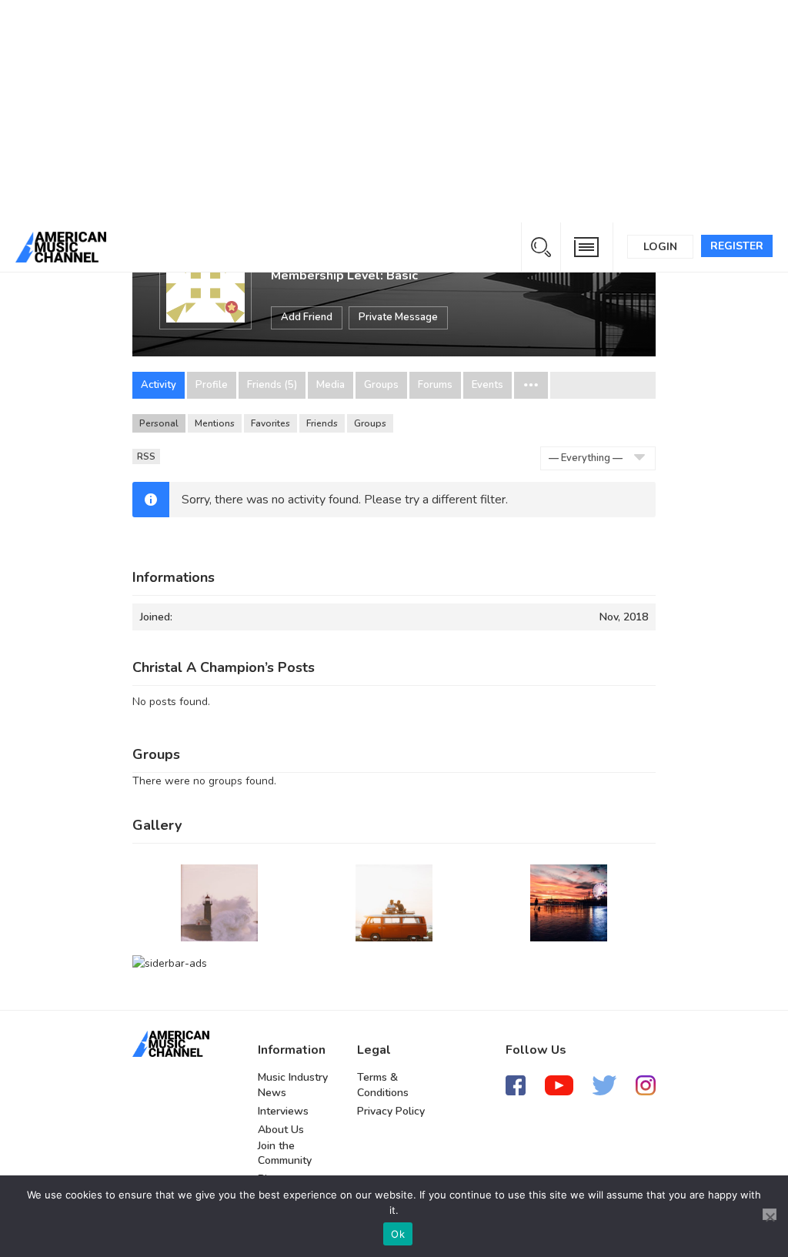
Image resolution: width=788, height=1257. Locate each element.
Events (487, 385)
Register (736, 246)
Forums (435, 385)
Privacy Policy (391, 1111)
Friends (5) (272, 385)
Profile (211, 385)
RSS (146, 456)
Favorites (270, 423)
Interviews (283, 1111)
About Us (281, 1129)
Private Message (398, 317)
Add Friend (306, 317)
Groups (381, 385)
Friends (322, 423)
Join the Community (285, 1153)
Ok (398, 1234)
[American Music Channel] (170, 1044)
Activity (158, 385)
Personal (159, 423)
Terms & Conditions (383, 1085)
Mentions (215, 423)
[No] (769, 1214)
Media (330, 385)
